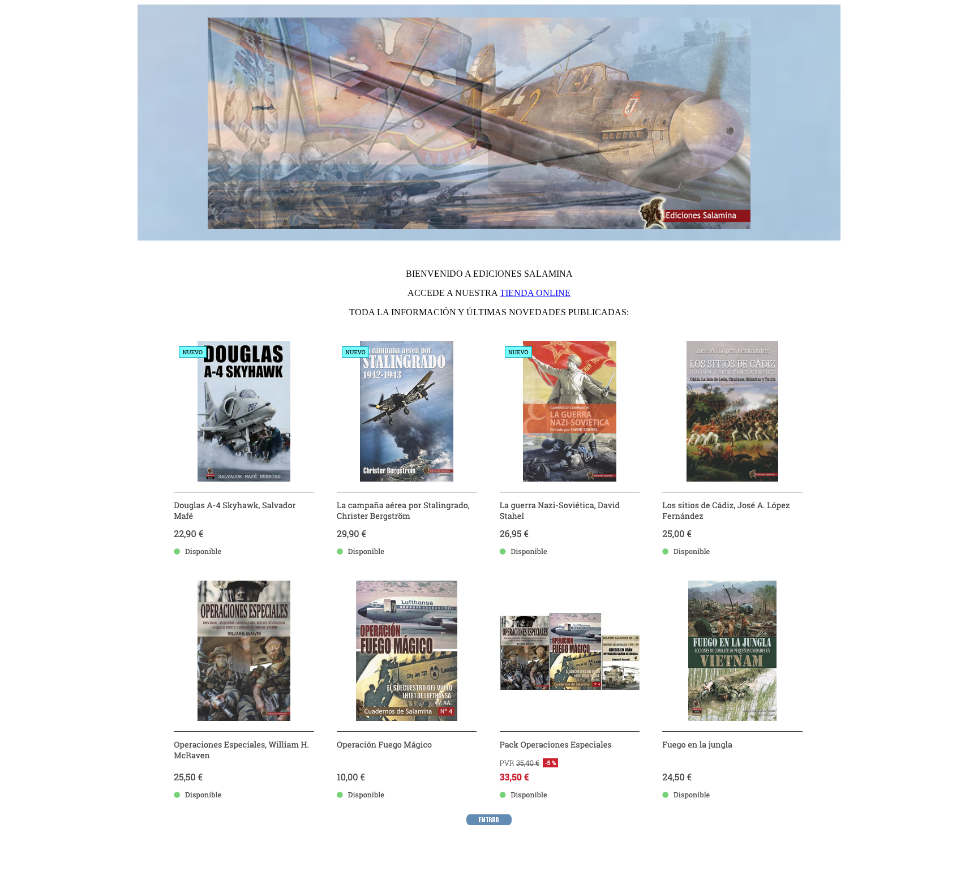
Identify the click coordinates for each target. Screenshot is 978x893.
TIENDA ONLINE (535, 293)
